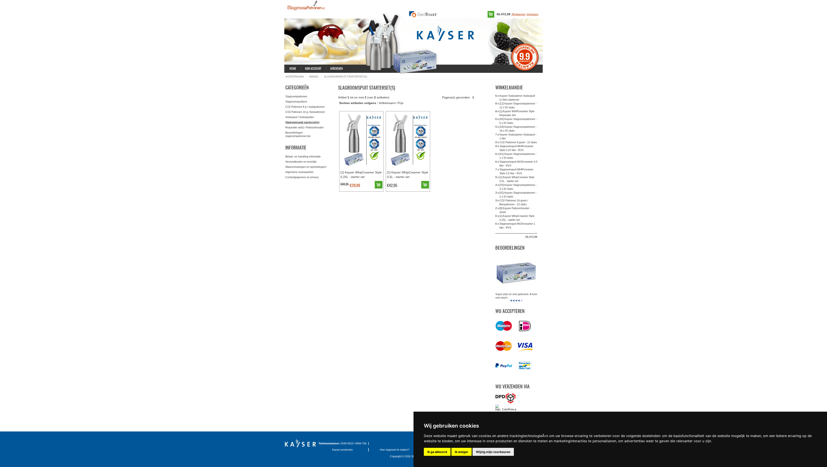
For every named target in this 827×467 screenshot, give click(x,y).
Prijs (400, 103)
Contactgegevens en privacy (302, 177)
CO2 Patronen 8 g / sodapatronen (305, 106)
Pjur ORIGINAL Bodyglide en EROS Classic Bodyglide (316, 457)
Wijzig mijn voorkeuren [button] (493, 452)
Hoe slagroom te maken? (394, 449)
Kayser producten (342, 449)
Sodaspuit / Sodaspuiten (299, 117)
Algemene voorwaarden (299, 172)
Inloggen (532, 14)
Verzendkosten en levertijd (300, 161)
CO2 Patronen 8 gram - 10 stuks (518, 142)
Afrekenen (518, 14)
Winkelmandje (509, 87)
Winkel (314, 76)
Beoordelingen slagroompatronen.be (298, 134)
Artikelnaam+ (388, 103)
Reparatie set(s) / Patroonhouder (304, 127)
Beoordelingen (510, 247)
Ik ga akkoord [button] (437, 452)
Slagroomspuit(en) (296, 101)
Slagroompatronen (296, 96)
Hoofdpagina (294, 76)
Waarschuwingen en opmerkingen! (305, 166)
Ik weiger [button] (461, 452)
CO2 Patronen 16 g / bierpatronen (305, 112)
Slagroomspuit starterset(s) (302, 122)
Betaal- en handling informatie (303, 156)
